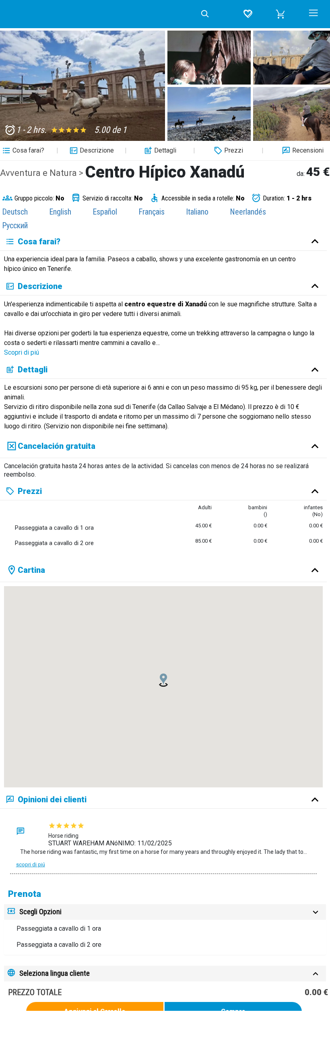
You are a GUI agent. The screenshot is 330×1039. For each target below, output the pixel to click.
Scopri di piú (21, 352)
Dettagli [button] (165, 150)
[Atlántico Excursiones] (99, 14)
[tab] (165, 912)
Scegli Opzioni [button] (40, 911)
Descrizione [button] (97, 150)
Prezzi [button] (233, 150)
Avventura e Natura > (42, 173)
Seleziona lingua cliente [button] (54, 973)
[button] (280, 14)
